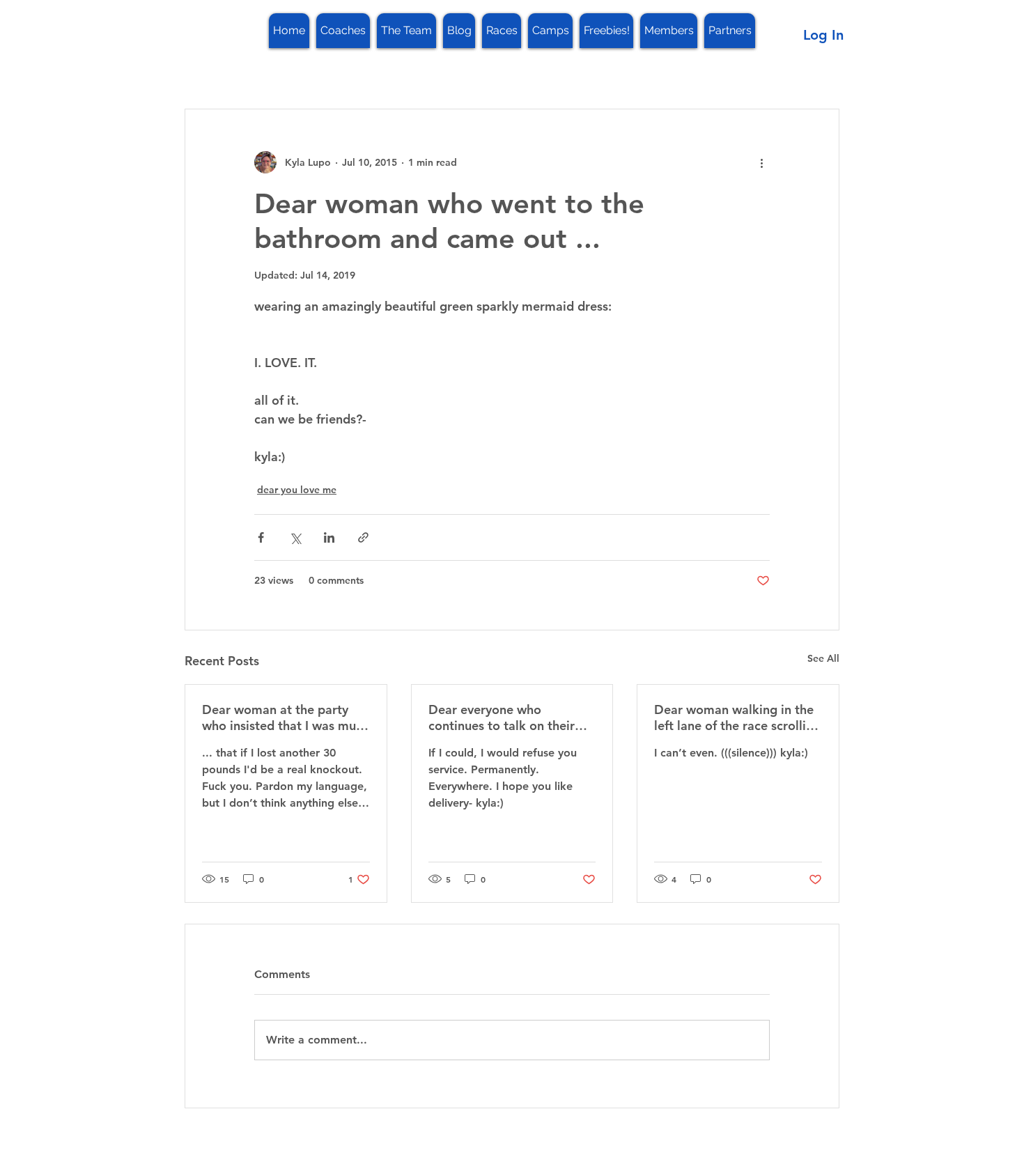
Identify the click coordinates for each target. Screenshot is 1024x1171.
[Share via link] (363, 537)
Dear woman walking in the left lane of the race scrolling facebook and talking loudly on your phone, (737, 717)
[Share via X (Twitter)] (295, 537)
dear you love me (296, 489)
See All (823, 658)
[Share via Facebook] (260, 537)
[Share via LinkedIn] (329, 537)
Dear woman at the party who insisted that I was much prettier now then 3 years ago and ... (285, 717)
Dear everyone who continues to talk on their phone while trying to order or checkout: (508, 717)
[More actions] (761, 162)
